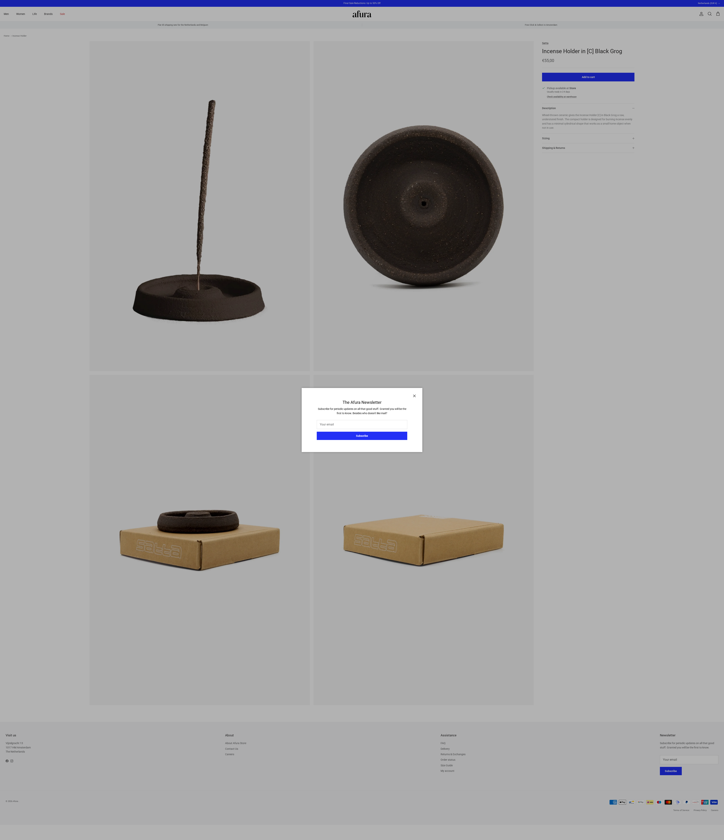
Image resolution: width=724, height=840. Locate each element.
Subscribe (362, 435)
